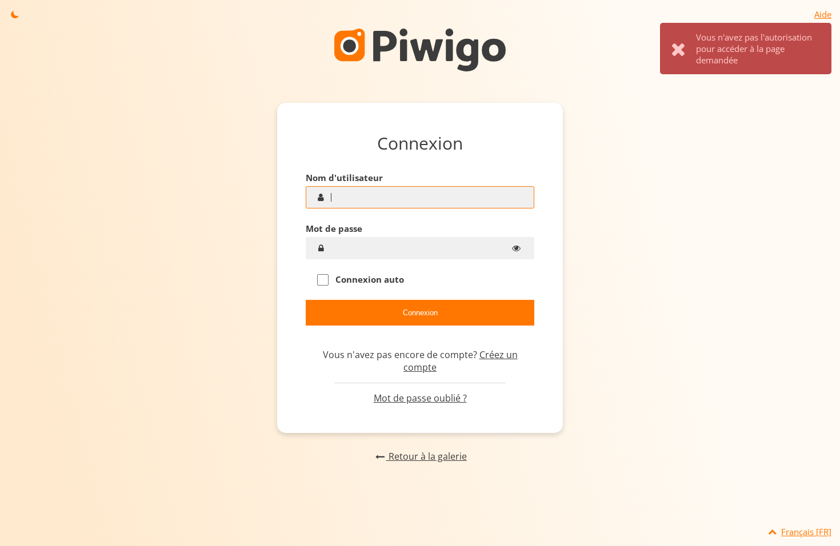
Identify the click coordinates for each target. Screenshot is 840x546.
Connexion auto (368, 279)
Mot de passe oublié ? (420, 398)
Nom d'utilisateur (344, 177)
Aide (822, 14)
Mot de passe (334, 228)
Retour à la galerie (426, 456)
